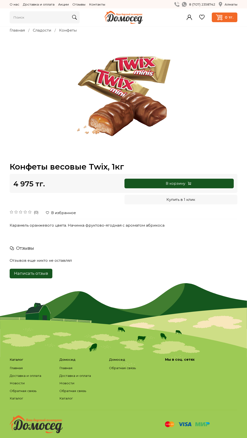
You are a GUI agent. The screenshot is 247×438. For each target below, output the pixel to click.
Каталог (16, 398)
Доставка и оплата (39, 4)
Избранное (202, 17)
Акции (63, 4)
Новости (17, 383)
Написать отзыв (31, 273)
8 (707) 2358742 (202, 4)
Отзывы (78, 4)
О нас (14, 4)
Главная (17, 30)
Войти (189, 17)
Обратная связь (23, 391)
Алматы (231, 4)
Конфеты (68, 30)
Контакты (97, 4)
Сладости (42, 30)
